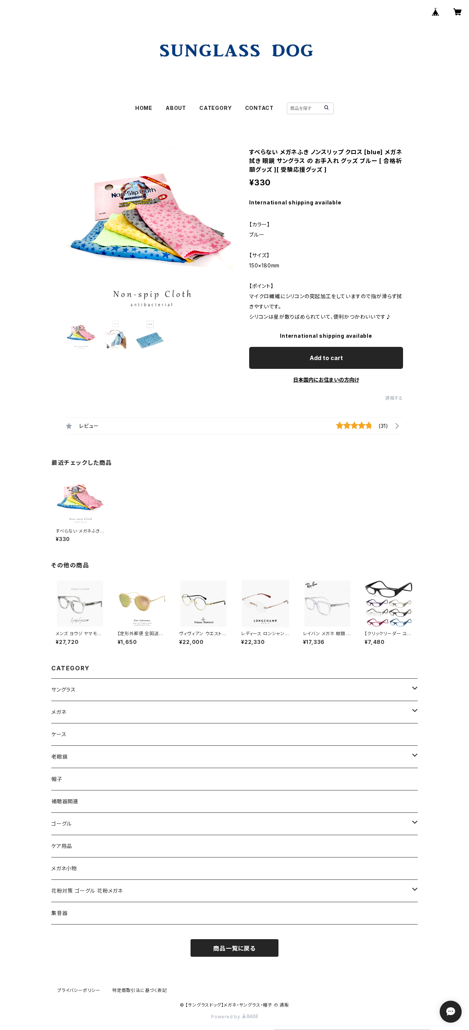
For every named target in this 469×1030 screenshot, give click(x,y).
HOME (143, 108)
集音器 (59, 913)
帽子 (56, 779)
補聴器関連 (64, 801)
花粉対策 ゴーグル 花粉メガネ (87, 891)
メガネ (58, 712)
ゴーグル (61, 823)
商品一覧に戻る (234, 948)
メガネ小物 (64, 868)
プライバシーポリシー (78, 990)
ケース (58, 734)
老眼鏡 (59, 756)
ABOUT (176, 108)
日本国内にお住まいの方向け (326, 380)
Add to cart (326, 358)
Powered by (226, 1016)
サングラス (63, 689)
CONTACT (259, 108)
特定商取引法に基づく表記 (139, 990)
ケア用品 (61, 846)
